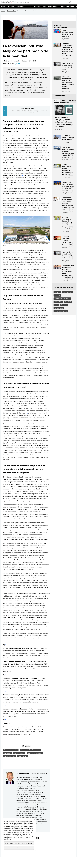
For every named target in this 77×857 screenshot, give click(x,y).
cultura (57, 292)
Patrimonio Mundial (10, 750)
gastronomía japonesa (62, 298)
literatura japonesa (61, 311)
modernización (19, 753)
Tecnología (37, 6)
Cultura (28, 6)
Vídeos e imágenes (67, 6)
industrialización (9, 756)
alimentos (58, 302)
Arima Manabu (11, 64)
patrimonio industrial (34, 753)
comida (57, 295)
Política (3, 6)
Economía (11, 6)
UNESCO (7, 753)
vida (56, 305)
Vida (44, 6)
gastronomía (67, 292)
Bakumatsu (22, 756)
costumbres (59, 308)
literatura (64, 305)
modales (68, 302)
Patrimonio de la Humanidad (30, 750)
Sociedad (20, 6)
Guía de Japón (53, 6)
